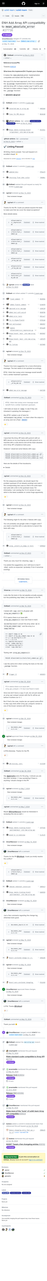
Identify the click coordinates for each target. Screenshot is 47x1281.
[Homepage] (23, 3)
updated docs (13, 172)
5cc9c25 (42, 835)
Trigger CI (13, 674)
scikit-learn (9, 10)
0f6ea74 (42, 172)
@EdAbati (20, 856)
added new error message (18, 390)
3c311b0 (42, 763)
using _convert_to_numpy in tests (21, 546)
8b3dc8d (42, 114)
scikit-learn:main (9, 41)
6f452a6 (42, 320)
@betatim (9, 95)
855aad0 (42, 328)
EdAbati (10, 55)
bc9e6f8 (42, 304)
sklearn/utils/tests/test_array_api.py (16, 275)
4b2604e (42, 299)
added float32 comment (18, 304)
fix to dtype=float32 (16, 320)
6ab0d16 (42, 892)
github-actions (14, 121)
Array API (26, 285)
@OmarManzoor (15, 812)
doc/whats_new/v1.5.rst (16, 728)
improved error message (17, 308)
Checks (38, 49)
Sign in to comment (36, 1160)
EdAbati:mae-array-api (29, 41)
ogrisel (8, 193)
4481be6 (42, 108)
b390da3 (42, 546)
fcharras (7, 590)
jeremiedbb (13, 1069)
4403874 (42, 674)
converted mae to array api (19, 108)
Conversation (10, 49)
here (33, 158)
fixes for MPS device (16, 114)
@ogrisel (16, 95)
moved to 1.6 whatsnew (17, 835)
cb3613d (42, 308)
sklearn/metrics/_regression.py (16, 222)
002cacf (42, 316)
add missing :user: (16, 763)
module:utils (11, 123)
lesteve (9, 1124)
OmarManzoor (7, 39)
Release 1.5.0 (15, 1075)
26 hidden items (23, 579)
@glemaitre (11, 776)
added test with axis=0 (17, 312)
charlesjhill (13, 1051)
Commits (25, 49)
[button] (8, 58)
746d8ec (42, 177)
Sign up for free (11, 1157)
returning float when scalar (19, 177)
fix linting (13, 344)
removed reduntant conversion (19, 886)
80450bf (42, 333)
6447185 (42, 390)
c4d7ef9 (42, 339)
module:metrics (35, 121)
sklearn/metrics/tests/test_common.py (16, 232)
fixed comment (15, 299)
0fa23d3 (18, 158)
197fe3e (42, 828)
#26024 (13, 67)
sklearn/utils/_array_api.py (16, 259)
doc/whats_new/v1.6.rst (19, 925)
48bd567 (42, 324)
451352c (42, 130)
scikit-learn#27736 (21, 1132)
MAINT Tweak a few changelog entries (25, 1144)
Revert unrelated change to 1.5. (21, 958)
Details (7, 467)
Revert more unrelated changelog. (21, 982)
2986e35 (42, 1130)
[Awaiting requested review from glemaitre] (44, 1176)
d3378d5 (42, 344)
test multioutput (15, 324)
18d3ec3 (42, 886)
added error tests (15, 316)
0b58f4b (42, 312)
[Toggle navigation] (3, 3)
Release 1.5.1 (15, 1093)
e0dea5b (42, 958)
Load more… (23, 582)
